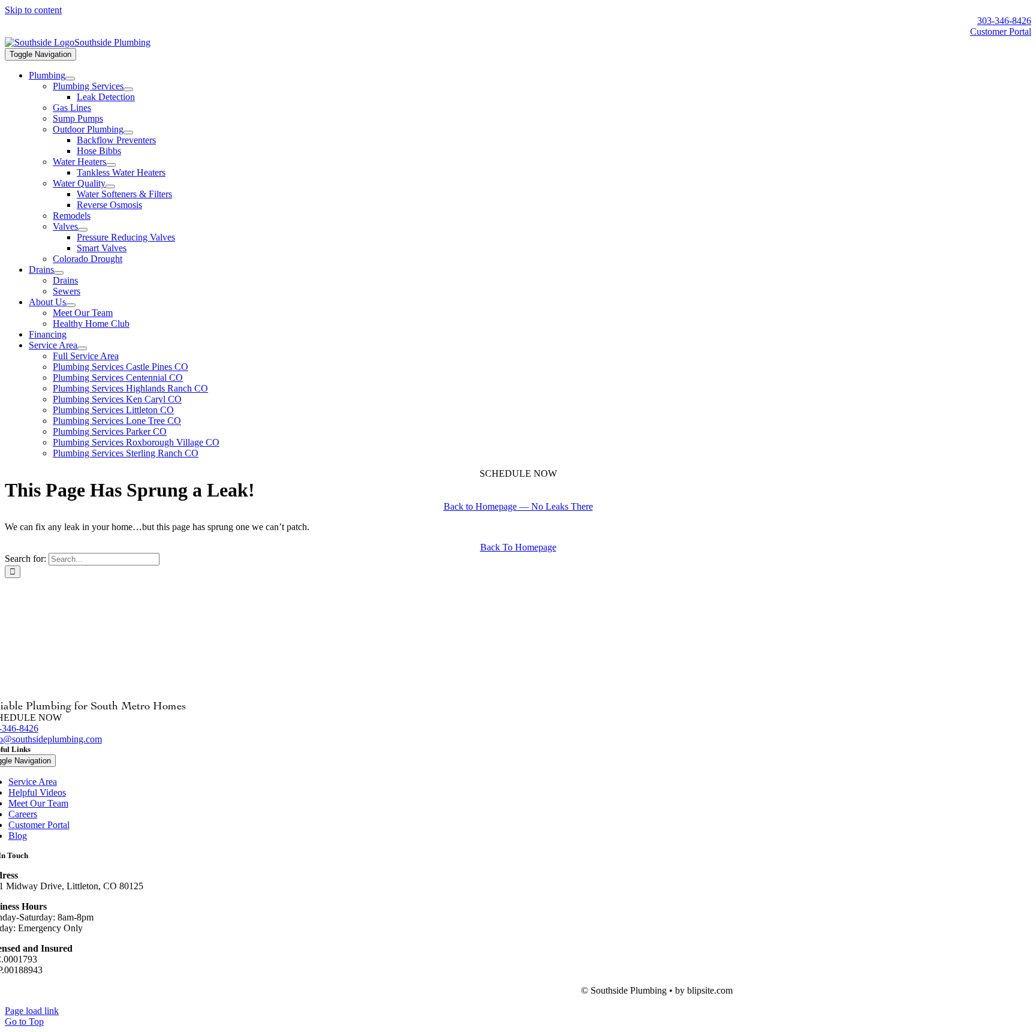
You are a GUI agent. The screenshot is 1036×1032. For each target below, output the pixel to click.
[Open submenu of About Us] (71, 305)
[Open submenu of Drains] (59, 273)
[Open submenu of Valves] (83, 229)
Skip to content (33, 10)
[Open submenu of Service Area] (82, 348)
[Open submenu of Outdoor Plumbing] (128, 132)
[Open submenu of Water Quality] (110, 186)
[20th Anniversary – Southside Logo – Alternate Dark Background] (77, 42)
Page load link (32, 1011)
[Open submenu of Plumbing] (70, 78)
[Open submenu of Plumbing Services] (128, 89)
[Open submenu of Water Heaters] (111, 165)
